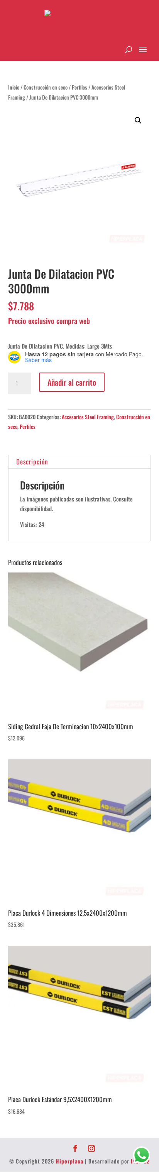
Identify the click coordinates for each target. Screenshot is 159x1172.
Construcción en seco (46, 87)
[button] (138, 120)
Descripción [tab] (32, 461)
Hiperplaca (69, 1161)
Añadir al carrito (71, 382)
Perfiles (79, 87)
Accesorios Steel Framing (88, 417)
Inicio (13, 87)
